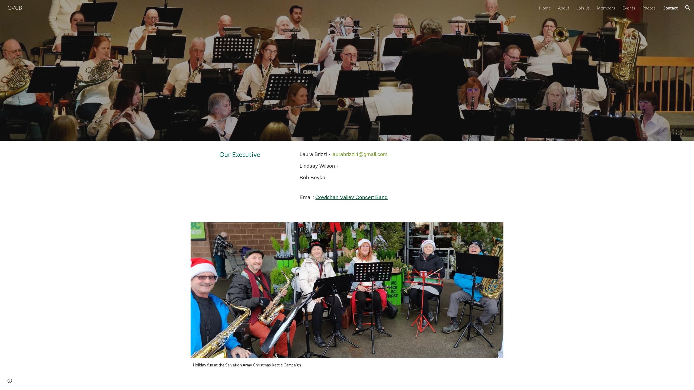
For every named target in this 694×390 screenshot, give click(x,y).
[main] (253, 154)
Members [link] (606, 7)
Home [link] (545, 7)
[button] (687, 7)
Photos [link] (649, 7)
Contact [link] (670, 7)
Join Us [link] (583, 7)
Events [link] (628, 7)
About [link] (563, 7)
